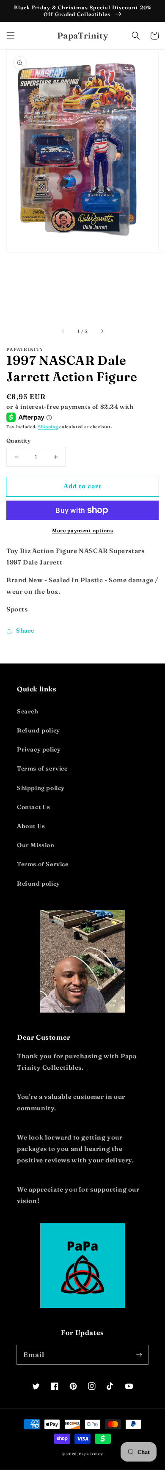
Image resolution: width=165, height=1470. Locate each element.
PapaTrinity (91, 1454)
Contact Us (33, 807)
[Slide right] (102, 331)
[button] (10, 35)
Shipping (48, 426)
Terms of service (42, 768)
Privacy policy (38, 749)
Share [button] (25, 630)
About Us (31, 826)
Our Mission (36, 845)
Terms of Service (43, 864)
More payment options (82, 530)
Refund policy (38, 730)
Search (27, 711)
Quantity (18, 440)
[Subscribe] (138, 1354)
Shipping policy (41, 788)
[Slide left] (63, 331)
